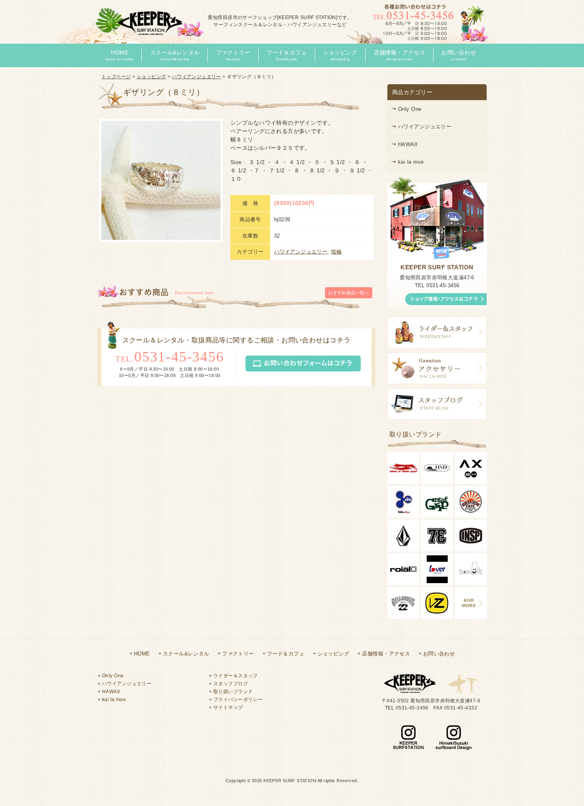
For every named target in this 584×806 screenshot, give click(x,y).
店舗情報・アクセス (386, 654)
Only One (409, 109)
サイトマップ (228, 707)
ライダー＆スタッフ (235, 675)
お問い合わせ (439, 654)
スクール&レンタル (186, 654)
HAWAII (408, 144)
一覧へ (348, 292)
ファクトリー (238, 654)
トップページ (116, 76)
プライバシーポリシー (238, 699)
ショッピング (151, 76)
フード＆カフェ (285, 654)
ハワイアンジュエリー (196, 76)
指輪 (336, 252)
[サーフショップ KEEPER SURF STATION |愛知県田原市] (149, 37)
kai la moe (410, 162)
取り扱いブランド (233, 691)
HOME (142, 654)
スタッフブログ (230, 683)
